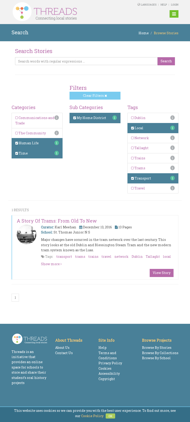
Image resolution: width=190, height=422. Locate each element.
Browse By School (156, 358)
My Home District (91, 118)
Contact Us (64, 353)
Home (144, 33)
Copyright (106, 379)
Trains (139, 158)
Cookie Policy (92, 416)
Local (138, 128)
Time (23, 153)
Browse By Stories (156, 347)
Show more (50, 264)
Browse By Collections (160, 353)
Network (141, 138)
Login (174, 4)
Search (166, 61)
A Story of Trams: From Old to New (57, 221)
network (121, 256)
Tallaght (141, 148)
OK (110, 416)
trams (80, 256)
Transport (142, 178)
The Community (32, 133)
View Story (162, 273)
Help (164, 4)
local (167, 256)
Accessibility (109, 373)
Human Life (28, 143)
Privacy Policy (110, 363)
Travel (139, 188)
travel (106, 256)
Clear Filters (93, 95)
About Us (62, 347)
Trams (139, 168)
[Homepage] (63, 12)
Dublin (140, 118)
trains (93, 256)
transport (64, 256)
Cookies (104, 368)
